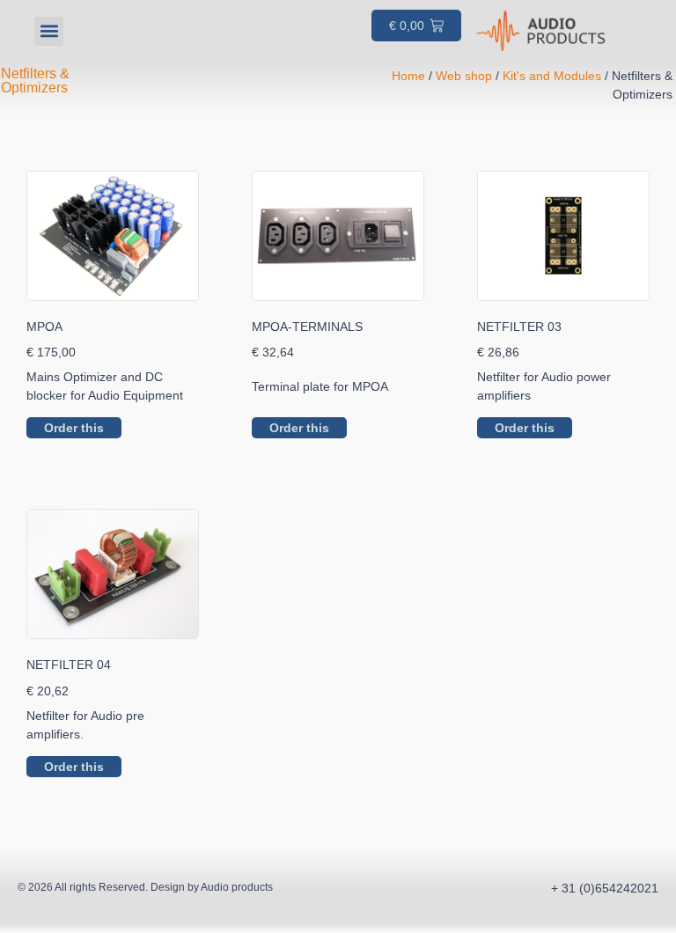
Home (408, 76)
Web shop (464, 76)
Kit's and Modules (552, 76)
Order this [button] (74, 428)
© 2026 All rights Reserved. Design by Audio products (145, 887)
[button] (48, 31)
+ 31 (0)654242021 (604, 888)
